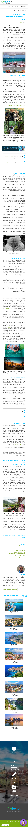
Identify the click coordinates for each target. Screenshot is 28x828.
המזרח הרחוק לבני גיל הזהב (19, 552)
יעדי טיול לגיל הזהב (21, 546)
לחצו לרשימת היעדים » (9, 156)
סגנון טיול (16, 9)
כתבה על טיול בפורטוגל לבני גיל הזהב (16, 105)
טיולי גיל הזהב (9, 9)
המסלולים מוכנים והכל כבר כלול (12, 822)
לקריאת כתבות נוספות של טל (10, 589)
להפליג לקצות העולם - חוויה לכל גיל (17, 553)
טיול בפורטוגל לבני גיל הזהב (19, 550)
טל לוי (21, 22)
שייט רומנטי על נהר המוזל (19, 555)
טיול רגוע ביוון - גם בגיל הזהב (18, 557)
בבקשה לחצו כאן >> (17, 538)
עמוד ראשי (23, 9)
